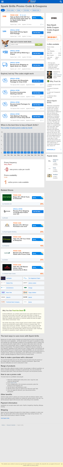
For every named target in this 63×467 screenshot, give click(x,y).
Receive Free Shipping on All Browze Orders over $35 (21, 212)
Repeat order (35, 10)
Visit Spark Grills (5, 418)
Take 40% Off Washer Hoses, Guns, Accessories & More (20, 268)
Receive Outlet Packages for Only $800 (20, 105)
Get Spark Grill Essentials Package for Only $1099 (19, 81)
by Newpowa (5, 245)
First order (26, 10)
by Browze (5, 218)
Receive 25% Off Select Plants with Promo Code (21, 253)
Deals (18, 10)
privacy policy (35, 465)
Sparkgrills (51, 149)
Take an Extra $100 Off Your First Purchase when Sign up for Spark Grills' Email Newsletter (20, 19)
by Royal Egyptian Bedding (9, 231)
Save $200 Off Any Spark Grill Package (19, 32)
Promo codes (10, 10)
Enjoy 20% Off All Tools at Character (21, 197)
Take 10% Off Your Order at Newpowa (21, 239)
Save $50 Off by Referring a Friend (19, 53)
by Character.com (7, 204)
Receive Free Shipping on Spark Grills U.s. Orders (19, 65)
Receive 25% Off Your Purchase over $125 (20, 225)
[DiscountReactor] (32, 1)
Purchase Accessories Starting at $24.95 (18, 93)
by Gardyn (5, 259)
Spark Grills (14, 382)
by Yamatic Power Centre (9, 273)
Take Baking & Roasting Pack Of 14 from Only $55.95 (20, 116)
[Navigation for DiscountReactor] (2, 1)
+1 (42, 24)
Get (39, 44)
